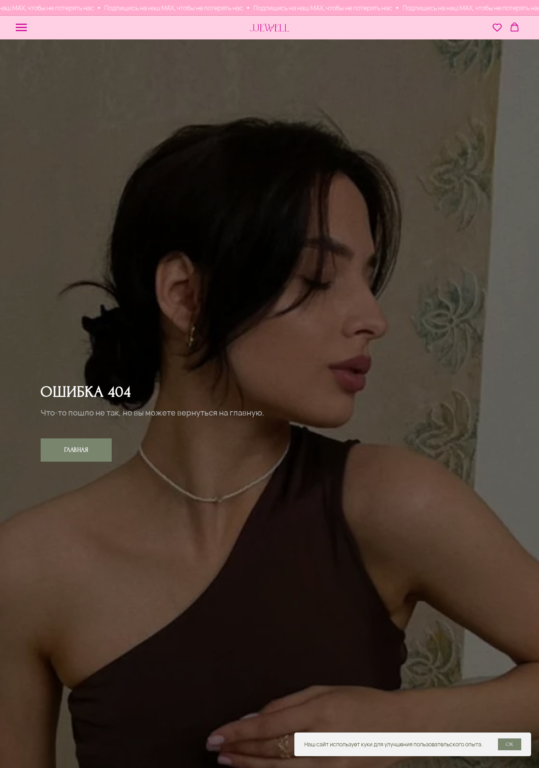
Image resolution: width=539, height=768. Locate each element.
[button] (497, 27)
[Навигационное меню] (21, 28)
